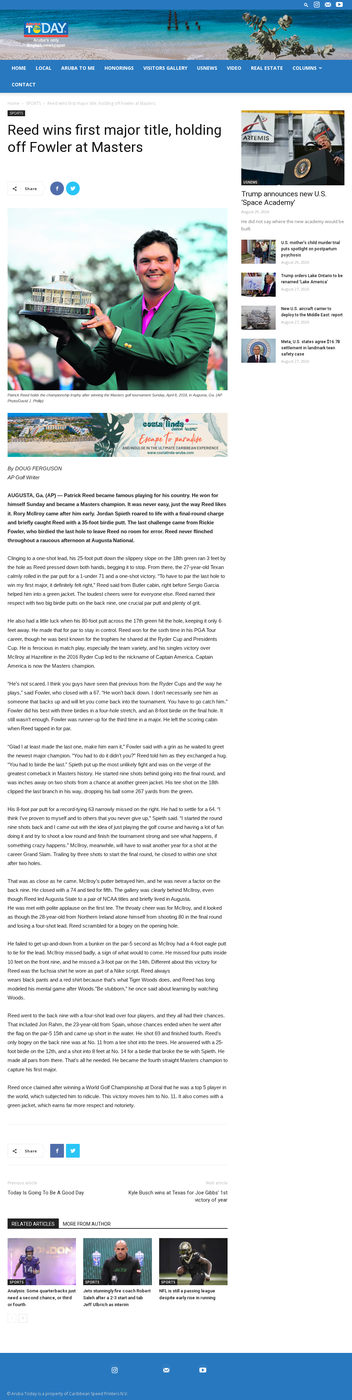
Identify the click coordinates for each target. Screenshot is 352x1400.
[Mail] (328, 5)
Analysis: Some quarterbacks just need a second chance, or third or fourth (42, 1297)
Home (14, 103)
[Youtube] (339, 5)
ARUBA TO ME (78, 68)
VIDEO (234, 68)
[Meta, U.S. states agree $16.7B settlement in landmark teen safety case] (258, 351)
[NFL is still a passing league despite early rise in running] (193, 1261)
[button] (306, 4)
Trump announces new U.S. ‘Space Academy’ (284, 198)
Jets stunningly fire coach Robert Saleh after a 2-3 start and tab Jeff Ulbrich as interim (117, 1297)
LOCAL (44, 68)
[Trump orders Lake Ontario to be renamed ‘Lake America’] (258, 285)
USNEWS (207, 68)
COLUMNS (305, 68)
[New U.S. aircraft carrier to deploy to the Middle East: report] (258, 318)
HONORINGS (119, 68)
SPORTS (33, 103)
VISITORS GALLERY (165, 68)
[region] (118, 435)
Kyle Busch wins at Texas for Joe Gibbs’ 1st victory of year (178, 1196)
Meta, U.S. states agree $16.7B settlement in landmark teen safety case (310, 348)
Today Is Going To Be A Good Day (46, 1193)
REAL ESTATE (267, 68)
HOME (19, 68)
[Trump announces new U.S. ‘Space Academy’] (292, 147)
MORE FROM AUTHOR (87, 1224)
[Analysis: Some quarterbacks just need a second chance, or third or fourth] (42, 1261)
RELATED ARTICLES (33, 1224)
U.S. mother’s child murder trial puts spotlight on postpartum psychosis (310, 249)
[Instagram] (316, 5)
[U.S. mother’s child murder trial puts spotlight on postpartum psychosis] (258, 252)
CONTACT (24, 84)
